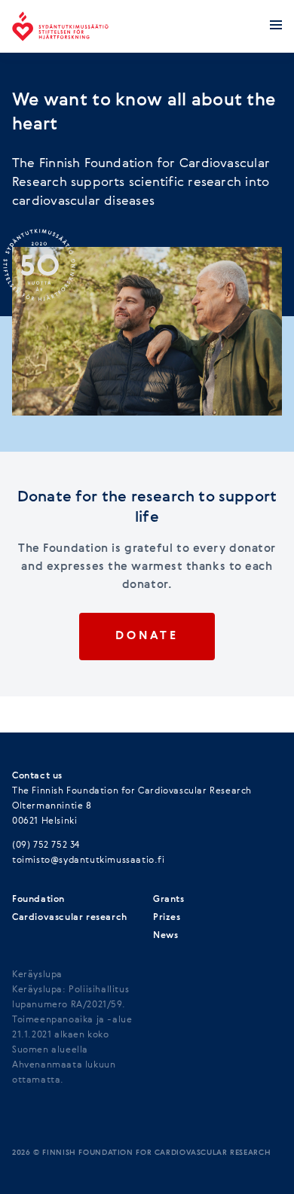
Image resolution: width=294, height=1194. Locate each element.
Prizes (167, 917)
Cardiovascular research (69, 917)
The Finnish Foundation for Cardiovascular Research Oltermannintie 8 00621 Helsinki (132, 806)
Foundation (38, 899)
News (165, 935)
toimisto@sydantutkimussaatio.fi (88, 860)
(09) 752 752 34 (46, 845)
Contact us (37, 776)
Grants (169, 899)
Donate (146, 636)
